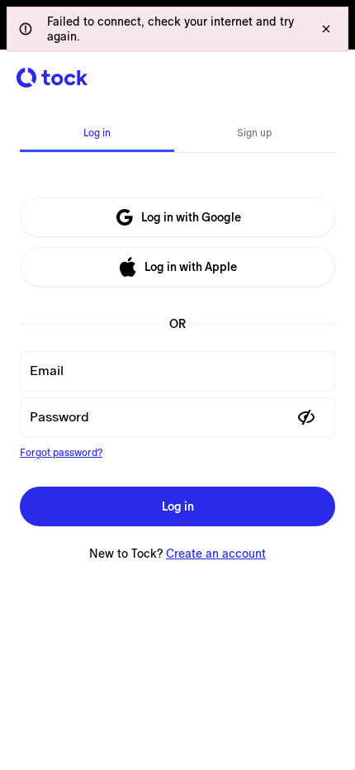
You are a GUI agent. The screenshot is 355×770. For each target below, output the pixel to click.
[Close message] (326, 28)
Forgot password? (61, 453)
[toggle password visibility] (306, 417)
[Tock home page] (52, 78)
